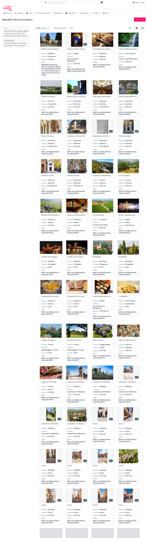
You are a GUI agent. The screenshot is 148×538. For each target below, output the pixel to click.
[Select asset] (59, 35)
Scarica (140, 19)
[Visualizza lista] (142, 28)
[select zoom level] (129, 28)
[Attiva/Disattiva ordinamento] (71, 28)
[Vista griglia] (137, 28)
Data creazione (59, 28)
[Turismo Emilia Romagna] (7, 8)
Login (143, 2)
